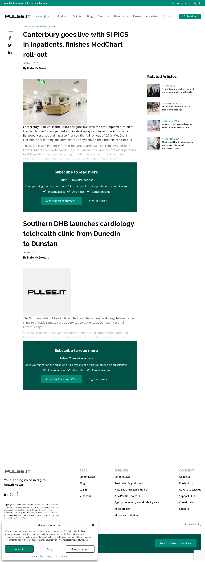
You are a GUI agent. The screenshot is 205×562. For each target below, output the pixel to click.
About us (119, 16)
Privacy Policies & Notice (56, 556)
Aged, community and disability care (137, 502)
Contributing (187, 502)
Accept (19, 549)
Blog (90, 16)
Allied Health (123, 509)
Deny (50, 549)
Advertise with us (190, 489)
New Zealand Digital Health (44, 26)
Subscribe (85, 496)
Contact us (186, 483)
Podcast (63, 16)
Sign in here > (98, 201)
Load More (80, 402)
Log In (83, 489)
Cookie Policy (37, 556)
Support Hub (187, 496)
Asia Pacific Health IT (127, 496)
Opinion (77, 16)
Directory (103, 16)
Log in (170, 16)
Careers (184, 509)
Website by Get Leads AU (14, 518)
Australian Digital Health (130, 483)
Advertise (151, 16)
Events (137, 16)
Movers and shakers (127, 515)
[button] (92, 525)
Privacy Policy (193, 524)
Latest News (87, 477)
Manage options (80, 549)
